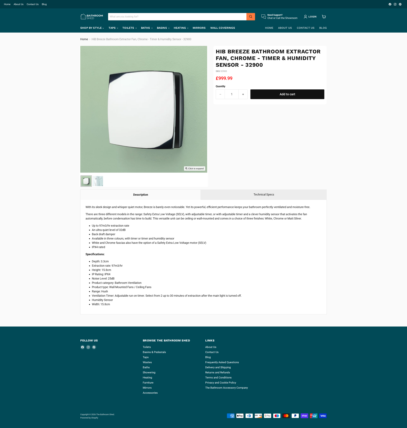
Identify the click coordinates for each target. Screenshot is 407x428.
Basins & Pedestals (154, 352)
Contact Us (33, 4)
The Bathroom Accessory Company (226, 387)
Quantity (220, 86)
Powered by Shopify (89, 418)
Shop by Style (91, 27)
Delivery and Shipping (218, 367)
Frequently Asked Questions (222, 362)
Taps (112, 27)
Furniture (148, 382)
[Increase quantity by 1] (243, 94)
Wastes (147, 362)
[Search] (250, 16)
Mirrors (199, 27)
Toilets (128, 27)
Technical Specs (264, 194)
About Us (19, 4)
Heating (180, 27)
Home (7, 4)
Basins (162, 27)
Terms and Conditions (218, 377)
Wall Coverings (222, 27)
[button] (86, 181)
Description (140, 194)
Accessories (150, 392)
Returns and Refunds (217, 372)
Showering (149, 372)
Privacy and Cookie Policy (220, 382)
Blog (44, 4)
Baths (146, 27)
